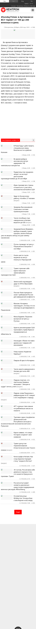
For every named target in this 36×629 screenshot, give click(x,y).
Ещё (18, 512)
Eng (22, 1)
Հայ (4, 1)
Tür (32, 1)
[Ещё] (33, 140)
